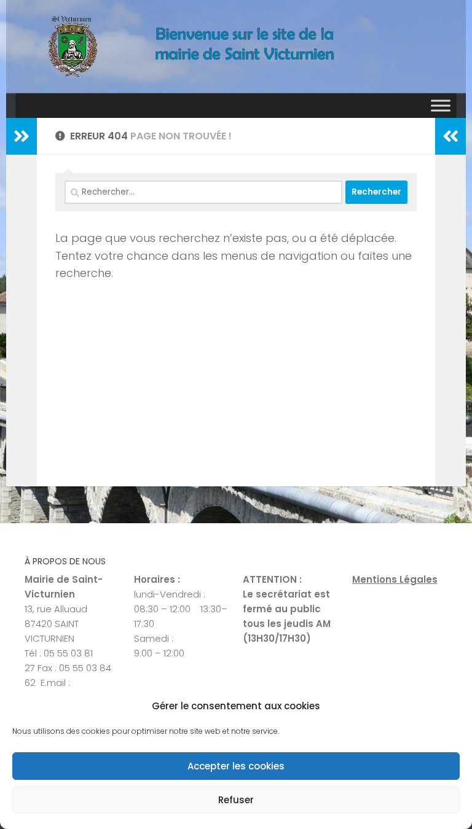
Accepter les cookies (236, 766)
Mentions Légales (395, 579)
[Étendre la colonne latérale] (21, 136)
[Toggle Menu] (440, 105)
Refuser (236, 799)
